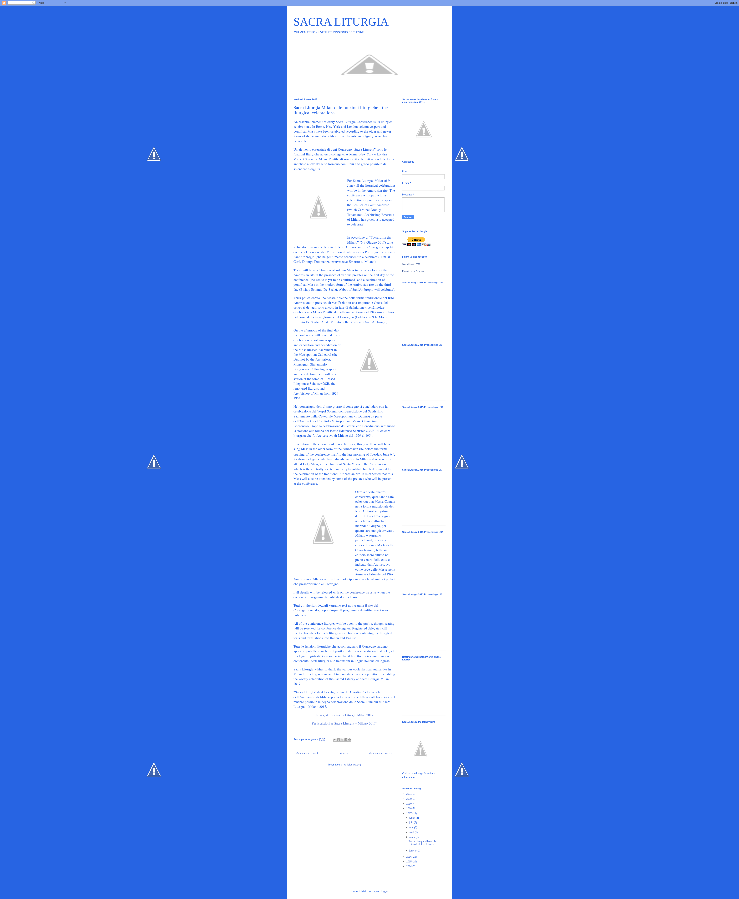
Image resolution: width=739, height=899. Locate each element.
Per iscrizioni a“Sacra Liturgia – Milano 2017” (344, 723)
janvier (413, 850)
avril (412, 832)
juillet (412, 817)
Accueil (344, 753)
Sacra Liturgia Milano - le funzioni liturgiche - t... (422, 843)
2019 (409, 803)
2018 (409, 808)
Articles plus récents (307, 753)
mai (411, 827)
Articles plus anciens (381, 753)
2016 (409, 856)
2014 (409, 866)
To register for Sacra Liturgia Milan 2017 (344, 715)
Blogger (384, 891)
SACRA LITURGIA (341, 21)
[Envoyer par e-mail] (335, 740)
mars (412, 837)
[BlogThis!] (338, 740)
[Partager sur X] (342, 740)
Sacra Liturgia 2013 (411, 264)
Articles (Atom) (352, 764)
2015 (409, 861)
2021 (409, 793)
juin (411, 822)
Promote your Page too (413, 271)
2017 (409, 813)
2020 (409, 798)
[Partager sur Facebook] (346, 740)
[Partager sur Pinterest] (349, 740)
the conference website (360, 592)
